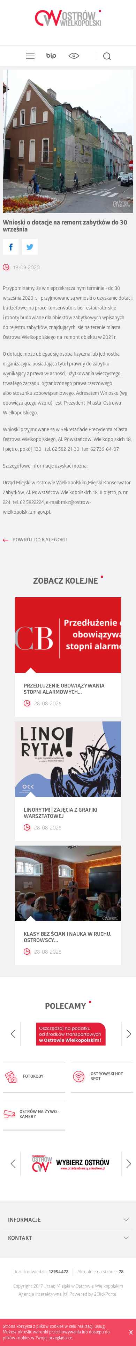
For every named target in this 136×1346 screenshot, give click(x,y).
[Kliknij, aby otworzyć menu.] (29, 55)
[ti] (65, 1294)
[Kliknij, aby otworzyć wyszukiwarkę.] (107, 55)
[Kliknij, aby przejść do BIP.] (51, 55)
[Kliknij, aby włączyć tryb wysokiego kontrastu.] (73, 55)
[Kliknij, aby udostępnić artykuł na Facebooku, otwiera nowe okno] (10, 247)
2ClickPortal (106, 1294)
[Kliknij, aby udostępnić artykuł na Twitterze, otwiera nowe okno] (30, 247)
